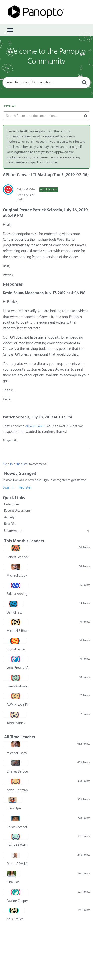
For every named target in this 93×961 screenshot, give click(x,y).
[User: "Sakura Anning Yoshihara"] (15, 585)
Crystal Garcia (16, 649)
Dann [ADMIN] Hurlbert (17, 864)
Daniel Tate (14, 612)
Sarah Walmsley (17, 686)
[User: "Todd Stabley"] (14, 715)
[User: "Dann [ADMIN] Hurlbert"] (15, 855)
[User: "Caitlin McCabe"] (8, 189)
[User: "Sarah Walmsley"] (15, 678)
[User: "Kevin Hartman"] (15, 781)
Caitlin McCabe (26, 189)
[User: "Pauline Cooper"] (15, 892)
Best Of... (10, 524)
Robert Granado (17, 557)
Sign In (8, 464)
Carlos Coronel (17, 827)
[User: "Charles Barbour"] (15, 763)
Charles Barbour (17, 771)
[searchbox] (46, 82)
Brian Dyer (14, 808)
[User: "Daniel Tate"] (13, 604)
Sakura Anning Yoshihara (17, 594)
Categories (11, 504)
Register (22, 464)
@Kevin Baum (34, 426)
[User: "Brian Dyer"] (12, 800)
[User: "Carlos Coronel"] (15, 818)
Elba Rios (13, 882)
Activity (9, 517)
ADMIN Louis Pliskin (17, 704)
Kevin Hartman (17, 790)
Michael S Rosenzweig (17, 631)
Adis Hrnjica (15, 919)
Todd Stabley (16, 723)
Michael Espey (17, 575)
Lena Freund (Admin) (17, 667)
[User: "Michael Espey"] (15, 567)
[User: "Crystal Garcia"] (15, 641)
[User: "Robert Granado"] (15, 548)
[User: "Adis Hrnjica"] (14, 910)
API (21, 199)
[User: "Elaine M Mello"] (15, 837)
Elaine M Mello (17, 845)
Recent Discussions (17, 510)
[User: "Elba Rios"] (11, 874)
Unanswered (46, 531)
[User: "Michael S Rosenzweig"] (15, 622)
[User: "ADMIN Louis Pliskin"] (15, 696)
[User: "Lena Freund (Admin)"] (15, 659)
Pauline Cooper (17, 901)
